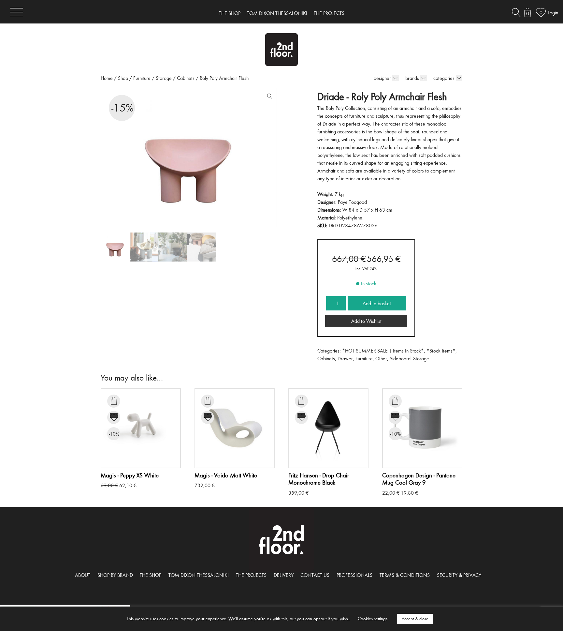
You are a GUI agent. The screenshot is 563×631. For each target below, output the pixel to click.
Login (553, 12)
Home (107, 78)
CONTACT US (314, 575)
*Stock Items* (440, 350)
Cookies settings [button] (372, 618)
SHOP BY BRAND (115, 575)
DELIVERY (284, 575)
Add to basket (377, 303)
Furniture (142, 78)
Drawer (345, 358)
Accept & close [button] (415, 619)
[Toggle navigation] (16, 12)
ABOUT (82, 575)
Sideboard (400, 358)
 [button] (114, 401)
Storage (164, 78)
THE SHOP (229, 13)
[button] (268, 97)
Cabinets (186, 78)
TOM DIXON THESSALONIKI (277, 13)
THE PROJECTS (329, 13)
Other (381, 358)
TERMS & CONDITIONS (405, 575)
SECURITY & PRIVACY (459, 575)
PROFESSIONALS (354, 575)
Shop (123, 78)
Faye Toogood (352, 202)
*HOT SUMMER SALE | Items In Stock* (383, 350)
